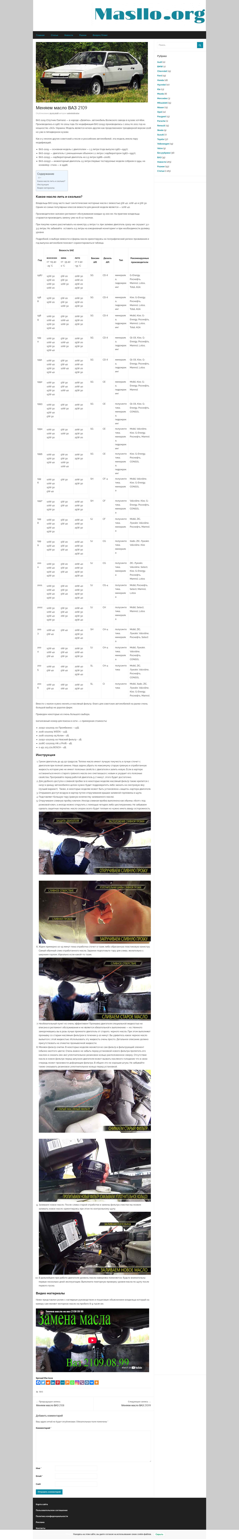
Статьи (54, 35)
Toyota (160, 139)
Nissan (160, 107)
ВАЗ (41, 1392)
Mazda (160, 94)
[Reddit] (48, 1382)
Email (39, 1476)
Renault (161, 125)
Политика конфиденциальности (52, 1516)
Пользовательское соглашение (52, 1510)
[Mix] (67, 1382)
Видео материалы (46, 188)
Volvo (160, 148)
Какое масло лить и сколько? (51, 181)
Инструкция (43, 184)
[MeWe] (62, 1382)
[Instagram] (77, 1382)
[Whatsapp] (72, 1382)
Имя (38, 1468)
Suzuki (160, 134)
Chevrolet (162, 71)
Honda (160, 80)
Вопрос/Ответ (100, 35)
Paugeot (161, 116)
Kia (158, 89)
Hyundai (161, 84)
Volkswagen (163, 143)
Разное (82, 35)
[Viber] (82, 1382)
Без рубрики (163, 153)
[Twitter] (43, 1382)
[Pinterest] (58, 1382)
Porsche (161, 121)
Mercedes (162, 98)
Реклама (40, 1522)
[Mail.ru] (87, 1382)
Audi (159, 62)
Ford (159, 75)
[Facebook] (38, 1382)
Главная (40, 35)
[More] (96, 1382)
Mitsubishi (162, 103)
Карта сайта (42, 1504)
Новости (68, 35)
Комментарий (43, 1428)
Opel (159, 112)
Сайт (38, 1484)
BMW (160, 66)
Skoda (160, 130)
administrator (73, 113)
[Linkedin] (53, 1382)
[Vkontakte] (92, 1382)
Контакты (40, 1528)
